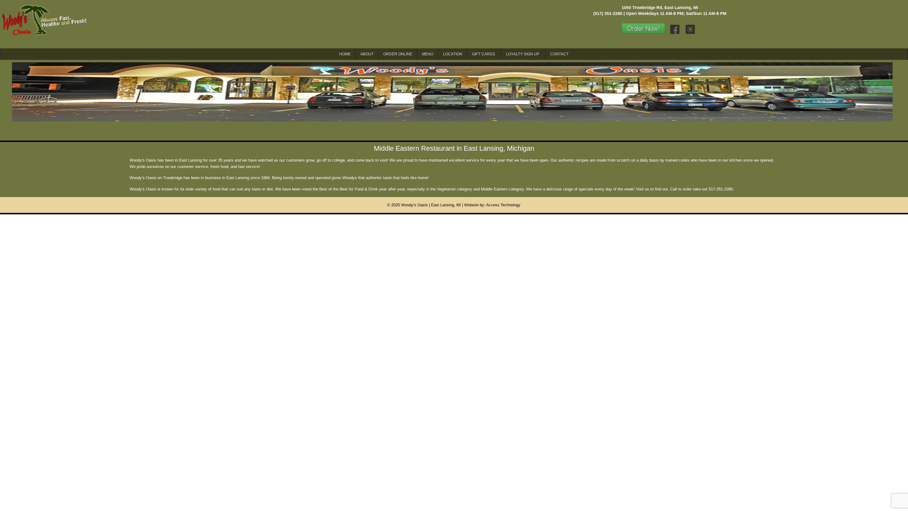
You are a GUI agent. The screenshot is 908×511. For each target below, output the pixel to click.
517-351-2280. (721, 189)
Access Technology (503, 205)
